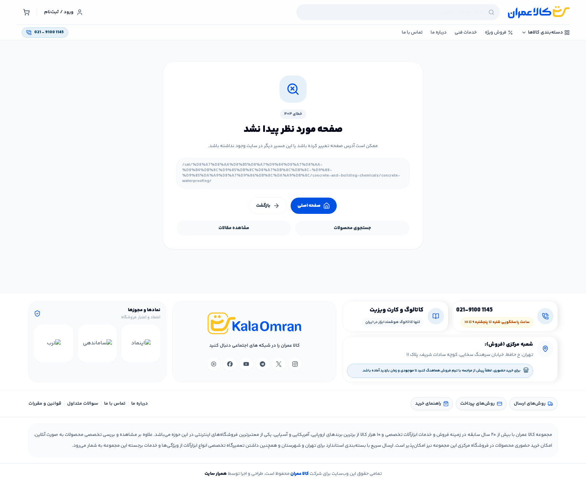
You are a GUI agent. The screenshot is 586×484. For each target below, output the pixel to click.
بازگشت (263, 205)
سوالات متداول (82, 403)
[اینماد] (140, 343)
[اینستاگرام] (295, 364)
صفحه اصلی (308, 205)
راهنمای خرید (428, 403)
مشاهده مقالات (233, 228)
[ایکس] (279, 364)
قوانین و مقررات (44, 403)
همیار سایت (215, 474)
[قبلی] (154, 343)
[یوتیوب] (246, 364)
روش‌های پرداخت (477, 403)
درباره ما (139, 403)
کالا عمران (299, 474)
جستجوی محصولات (352, 228)
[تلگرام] (262, 364)
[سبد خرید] (26, 12)
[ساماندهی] (97, 343)
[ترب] (53, 343)
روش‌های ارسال (530, 403)
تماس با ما (114, 403)
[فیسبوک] (230, 364)
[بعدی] (40, 343)
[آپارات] (213, 364)
